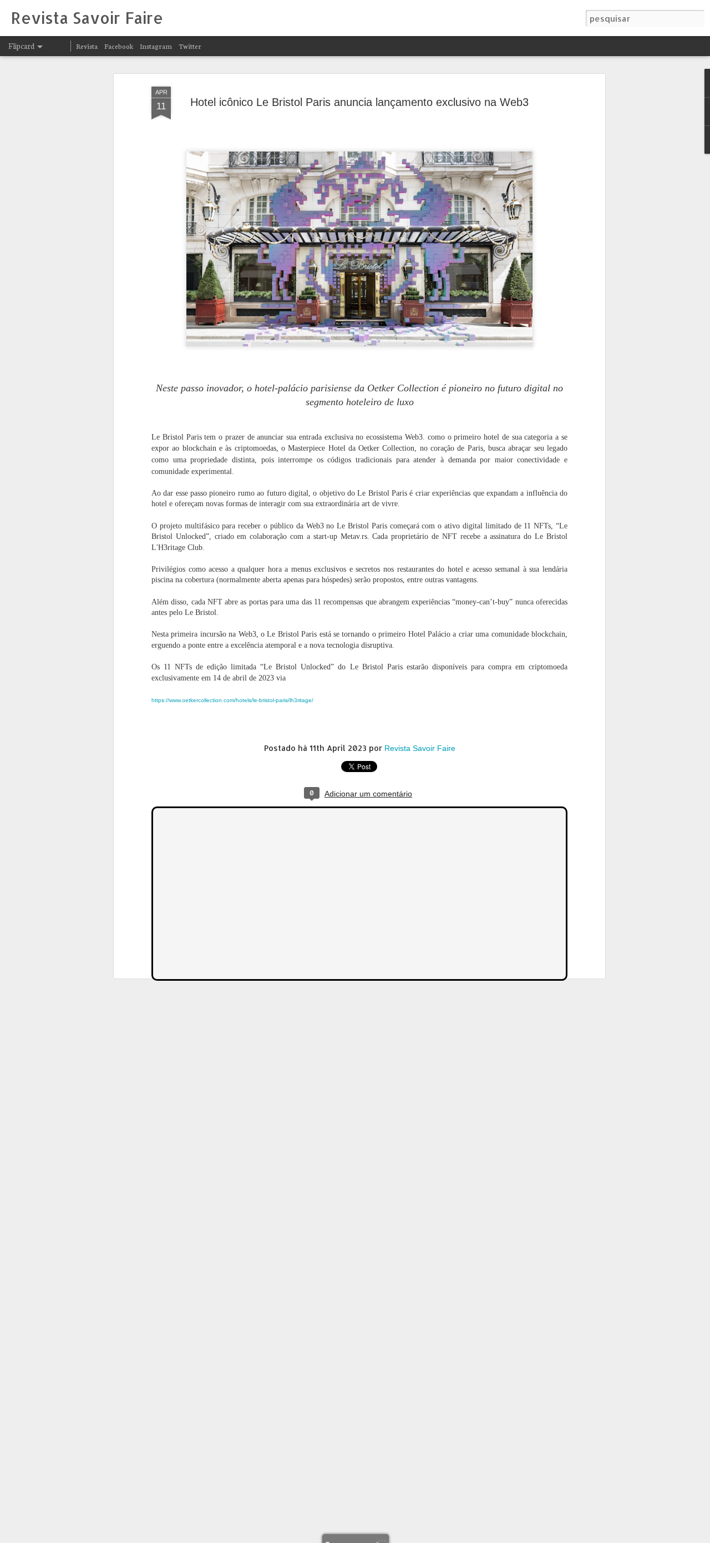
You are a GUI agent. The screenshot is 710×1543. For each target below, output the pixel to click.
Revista (87, 46)
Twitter (190, 46)
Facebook (118, 46)
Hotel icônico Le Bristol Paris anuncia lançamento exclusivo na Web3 (359, 102)
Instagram (156, 46)
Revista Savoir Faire (419, 748)
